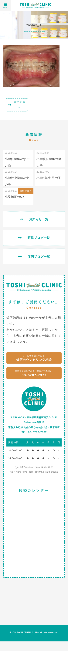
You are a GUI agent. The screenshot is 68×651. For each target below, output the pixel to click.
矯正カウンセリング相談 (34, 358)
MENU (5, 7)
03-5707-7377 (33, 373)
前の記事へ (20, 105)
